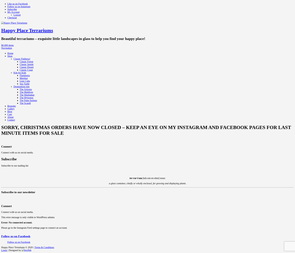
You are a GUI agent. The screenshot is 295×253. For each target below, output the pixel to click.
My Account (13, 12)
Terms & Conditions (44, 247)
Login (4, 250)
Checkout (12, 17)
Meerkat (24, 78)
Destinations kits (22, 86)
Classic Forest (26, 61)
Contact (11, 120)
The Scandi (25, 103)
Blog (9, 111)
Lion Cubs (25, 81)
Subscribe (12, 9)
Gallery (11, 108)
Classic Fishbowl (22, 59)
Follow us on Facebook (15, 236)
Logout (17, 15)
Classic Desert (26, 67)
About (10, 117)
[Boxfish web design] (26, 250)
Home (10, 53)
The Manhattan (27, 95)
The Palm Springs (28, 100)
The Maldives (26, 92)
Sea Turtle (25, 83)
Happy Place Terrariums (27, 30)
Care (9, 114)
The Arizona (26, 89)
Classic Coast (26, 70)
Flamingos (25, 75)
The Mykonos (26, 97)
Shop (9, 56)
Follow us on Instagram (18, 6)
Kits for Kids (20, 72)
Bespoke (11, 106)
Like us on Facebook (17, 3)
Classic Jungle (26, 64)
